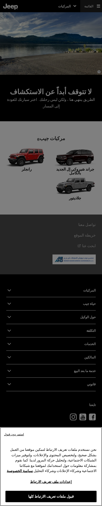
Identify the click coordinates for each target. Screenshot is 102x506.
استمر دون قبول (14, 434)
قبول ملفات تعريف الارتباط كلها (51, 496)
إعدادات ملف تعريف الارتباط (51, 482)
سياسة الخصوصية (20, 471)
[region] (51, 466)
